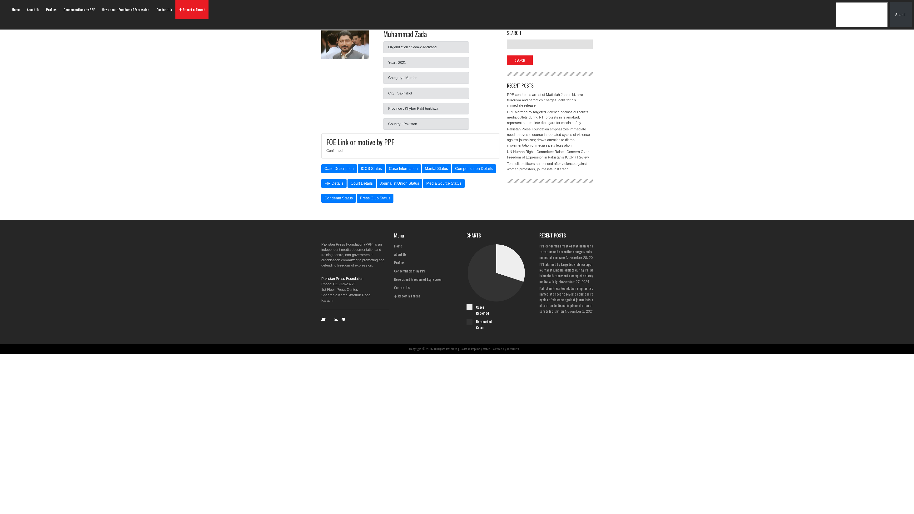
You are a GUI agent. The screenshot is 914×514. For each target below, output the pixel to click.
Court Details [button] (362, 183)
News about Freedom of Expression (125, 9)
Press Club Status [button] (375, 198)
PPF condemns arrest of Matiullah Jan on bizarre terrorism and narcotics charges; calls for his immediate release (545, 100)
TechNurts (513, 348)
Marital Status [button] (436, 169)
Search (900, 15)
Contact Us (164, 9)
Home (16, 9)
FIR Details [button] (333, 183)
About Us (33, 9)
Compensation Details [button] (474, 169)
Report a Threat (193, 9)
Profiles (51, 9)
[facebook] (324, 317)
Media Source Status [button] (444, 183)
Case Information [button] (403, 169)
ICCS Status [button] (371, 169)
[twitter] (334, 317)
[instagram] (344, 317)
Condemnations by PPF (79, 9)
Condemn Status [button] (338, 198)
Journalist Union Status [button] (399, 183)
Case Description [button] (339, 169)
